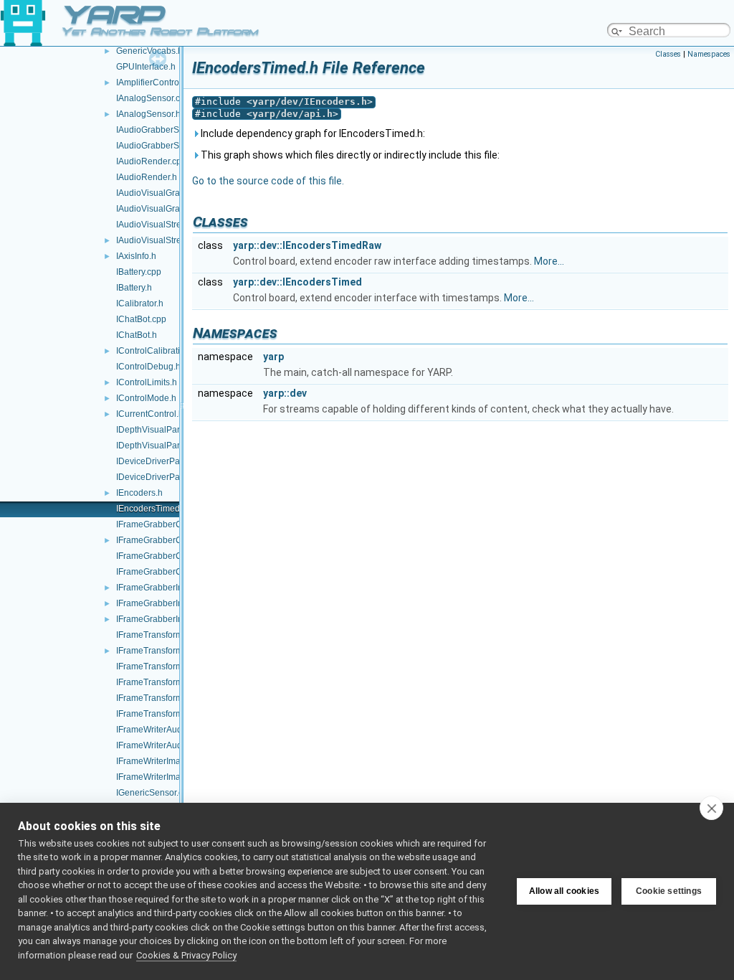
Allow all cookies (564, 891)
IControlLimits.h (146, 382)
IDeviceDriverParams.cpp (166, 461)
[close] (711, 808)
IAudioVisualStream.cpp (163, 225)
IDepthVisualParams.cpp (164, 430)
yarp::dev (285, 393)
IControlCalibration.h (156, 351)
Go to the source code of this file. (268, 181)
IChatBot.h (136, 335)
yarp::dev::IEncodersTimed (297, 282)
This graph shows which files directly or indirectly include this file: (349, 155)
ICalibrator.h (139, 303)
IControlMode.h (146, 398)
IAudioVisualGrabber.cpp (165, 193)
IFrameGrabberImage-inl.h (167, 588)
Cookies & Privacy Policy (186, 955)
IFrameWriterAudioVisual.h (168, 745)
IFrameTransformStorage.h (168, 714)
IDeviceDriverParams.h (161, 477)
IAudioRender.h (146, 177)
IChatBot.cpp (141, 319)
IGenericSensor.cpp (154, 793)
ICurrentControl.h (150, 414)
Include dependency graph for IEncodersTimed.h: (312, 133)
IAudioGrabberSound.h (161, 146)
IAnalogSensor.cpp (153, 98)
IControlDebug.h (148, 367)
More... (549, 261)
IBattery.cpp (138, 272)
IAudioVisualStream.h (158, 240)
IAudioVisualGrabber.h (160, 209)
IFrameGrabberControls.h (166, 540)
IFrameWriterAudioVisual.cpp (173, 730)
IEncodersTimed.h (151, 509)
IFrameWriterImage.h (157, 777)
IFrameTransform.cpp (157, 635)
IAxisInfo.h (136, 256)
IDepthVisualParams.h (160, 445)
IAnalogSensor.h (148, 114)
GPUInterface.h (146, 67)
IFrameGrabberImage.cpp (166, 603)
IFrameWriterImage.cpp (161, 761)
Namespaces (708, 54)
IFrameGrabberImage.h (161, 619)
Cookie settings (669, 891)
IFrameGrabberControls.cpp (170, 524)
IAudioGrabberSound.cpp (166, 130)
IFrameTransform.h (153, 651)
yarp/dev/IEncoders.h (309, 101)
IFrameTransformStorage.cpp (173, 698)
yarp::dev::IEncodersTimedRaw (307, 245)
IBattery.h (134, 288)
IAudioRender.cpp (151, 161)
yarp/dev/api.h (292, 113)
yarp (273, 356)
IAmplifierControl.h (152, 82)
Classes (668, 54)
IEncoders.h (139, 493)
